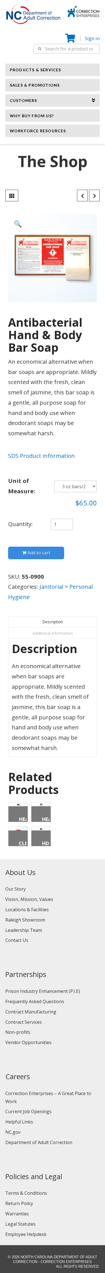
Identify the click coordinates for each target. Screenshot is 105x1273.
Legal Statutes (20, 1224)
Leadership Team (23, 930)
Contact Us (16, 940)
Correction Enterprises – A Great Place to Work (48, 1097)
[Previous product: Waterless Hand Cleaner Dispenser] (82, 195)
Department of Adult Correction (38, 1142)
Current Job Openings (28, 1111)
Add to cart (38, 553)
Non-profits (17, 1032)
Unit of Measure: (21, 486)
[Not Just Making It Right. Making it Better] (83, 10)
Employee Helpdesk (25, 1234)
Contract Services (23, 1022)
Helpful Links (19, 1122)
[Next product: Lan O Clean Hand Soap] (94, 195)
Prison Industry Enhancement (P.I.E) (42, 991)
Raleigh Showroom (25, 920)
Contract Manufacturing (30, 1012)
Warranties (17, 1214)
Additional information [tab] (52, 633)
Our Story (15, 889)
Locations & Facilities (27, 910)
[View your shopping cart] (71, 38)
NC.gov (12, 1132)
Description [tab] (52, 621)
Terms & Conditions (26, 1193)
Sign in (92, 38)
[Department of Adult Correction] (36, 16)
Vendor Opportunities (28, 1042)
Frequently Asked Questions (34, 1001)
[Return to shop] (11, 195)
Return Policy (19, 1203)
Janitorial (51, 586)
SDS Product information (41, 456)
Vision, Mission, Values (29, 899)
